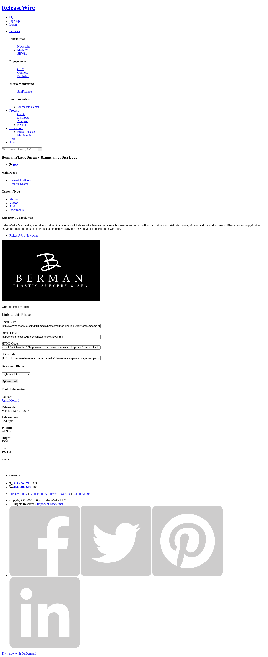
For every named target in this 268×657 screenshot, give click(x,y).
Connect (22, 72)
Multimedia (24, 135)
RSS (16, 164)
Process (14, 110)
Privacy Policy (18, 493)
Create (21, 114)
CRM (20, 69)
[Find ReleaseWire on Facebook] (44, 575)
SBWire (22, 53)
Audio (13, 206)
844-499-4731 (22, 483)
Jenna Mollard (10, 400)
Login (13, 24)
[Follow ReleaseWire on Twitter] (116, 575)
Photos (13, 199)
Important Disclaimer (50, 504)
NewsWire (23, 46)
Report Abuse (81, 493)
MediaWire (24, 50)
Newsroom (16, 128)
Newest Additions (20, 180)
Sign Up (14, 21)
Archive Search (19, 183)
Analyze (22, 121)
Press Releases (26, 131)
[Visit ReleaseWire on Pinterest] (187, 575)
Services (14, 31)
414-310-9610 (22, 487)
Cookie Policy (38, 493)
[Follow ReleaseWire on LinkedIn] (44, 647)
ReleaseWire (18, 7)
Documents (16, 210)
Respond (22, 124)
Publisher (23, 76)
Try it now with (19, 653)
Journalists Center (28, 107)
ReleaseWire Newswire (23, 235)
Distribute (23, 117)
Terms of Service (59, 493)
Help (12, 138)
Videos (13, 203)
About (13, 142)
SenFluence (24, 91)
